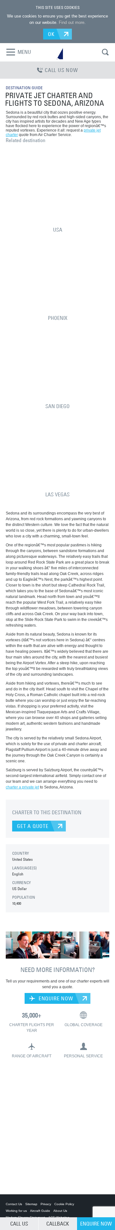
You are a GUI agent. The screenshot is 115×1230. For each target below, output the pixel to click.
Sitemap (31, 1204)
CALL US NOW (61, 70)
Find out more (71, 22)
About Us (60, 1210)
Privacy (46, 1204)
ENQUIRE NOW (55, 998)
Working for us (16, 1210)
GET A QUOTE (33, 826)
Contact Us (14, 1204)
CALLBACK (57, 1223)
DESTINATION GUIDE (24, 87)
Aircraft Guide (40, 1210)
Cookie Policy (64, 1204)
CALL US (19, 1223)
